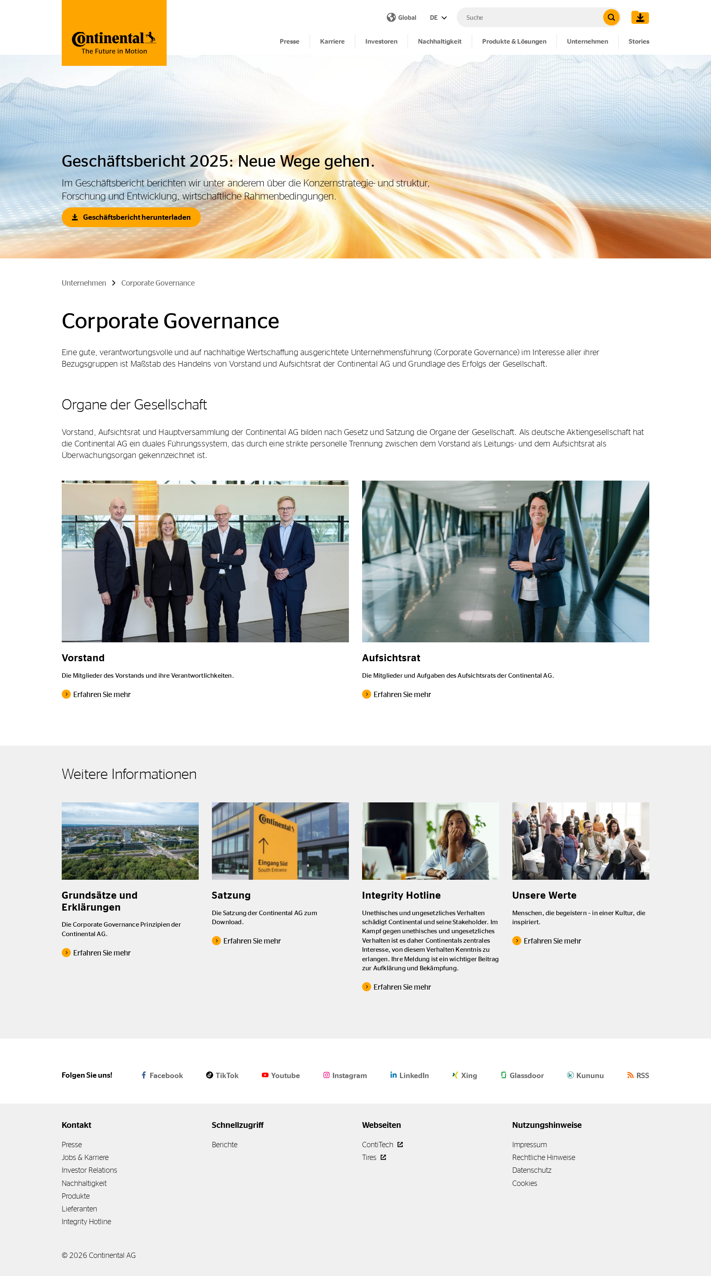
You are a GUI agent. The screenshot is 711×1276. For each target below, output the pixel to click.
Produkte (76, 1196)
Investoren (381, 41)
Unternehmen (587, 41)
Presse (290, 41)
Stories (639, 41)
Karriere (332, 41)
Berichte (224, 1144)
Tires (370, 1157)
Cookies (524, 1183)
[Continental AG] (114, 33)
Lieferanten (79, 1209)
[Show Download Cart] (638, 17)
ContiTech (378, 1144)
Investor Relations (89, 1170)
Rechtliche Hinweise (543, 1157)
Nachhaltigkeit (440, 41)
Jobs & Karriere (85, 1157)
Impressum (529, 1144)
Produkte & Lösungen (514, 41)
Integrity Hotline (86, 1221)
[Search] (611, 17)
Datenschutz (531, 1170)
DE (434, 17)
